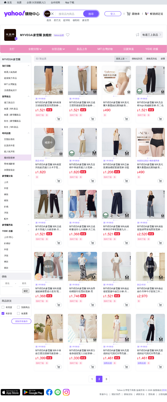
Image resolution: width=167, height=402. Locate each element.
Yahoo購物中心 (21, 14)
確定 (26, 290)
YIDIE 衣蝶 (151, 49)
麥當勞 (85, 20)
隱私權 (151, 394)
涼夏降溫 (128, 49)
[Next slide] (61, 80)
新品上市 (82, 49)
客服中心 (103, 394)
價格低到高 (137, 58)
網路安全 (140, 394)
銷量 (163, 58)
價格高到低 (151, 58)
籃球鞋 (66, 20)
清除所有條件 (21, 321)
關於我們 (116, 394)
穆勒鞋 (76, 20)
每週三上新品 (150, 35)
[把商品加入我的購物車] (59, 119)
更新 (164, 390)
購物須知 (128, 394)
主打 (12, 49)
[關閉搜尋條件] (52, 14)
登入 (112, 13)
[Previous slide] (36, 80)
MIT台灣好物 (105, 49)
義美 (49, 20)
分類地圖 (163, 394)
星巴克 (57, 20)
